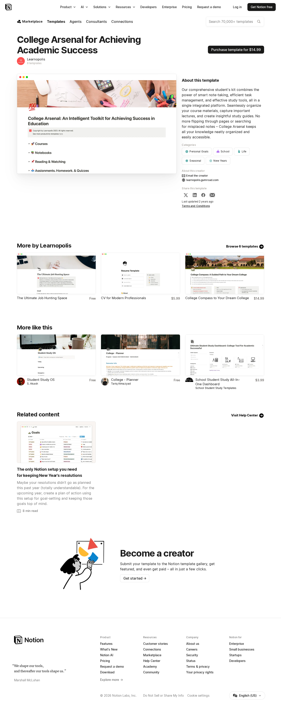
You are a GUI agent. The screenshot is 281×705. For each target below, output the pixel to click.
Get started (134, 578)
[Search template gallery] (259, 21)
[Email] (212, 195)
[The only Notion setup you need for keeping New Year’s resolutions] (56, 442)
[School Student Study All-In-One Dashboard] (224, 355)
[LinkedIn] (194, 195)
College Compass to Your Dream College (217, 298)
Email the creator (197, 175)
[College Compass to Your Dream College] (224, 273)
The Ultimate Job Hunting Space (42, 298)
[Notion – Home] (9, 7)
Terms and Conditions (196, 206)
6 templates (34, 63)
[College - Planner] (140, 355)
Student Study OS (41, 380)
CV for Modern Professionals (123, 298)
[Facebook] (203, 195)
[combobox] (235, 21)
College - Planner (125, 380)
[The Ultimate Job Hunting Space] (56, 273)
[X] (186, 195)
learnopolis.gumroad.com (202, 180)
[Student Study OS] (56, 355)
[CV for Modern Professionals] (140, 273)
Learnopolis (36, 59)
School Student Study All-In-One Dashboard (217, 382)
